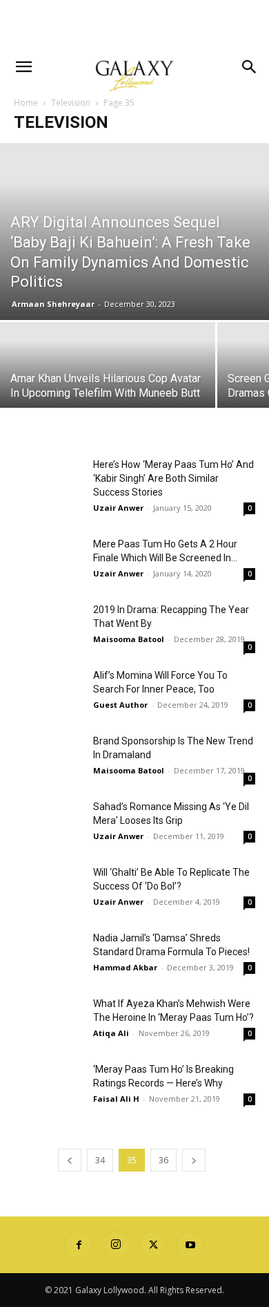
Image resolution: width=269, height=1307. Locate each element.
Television (70, 103)
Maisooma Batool (128, 639)
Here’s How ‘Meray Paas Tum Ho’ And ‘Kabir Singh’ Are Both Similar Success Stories (173, 478)
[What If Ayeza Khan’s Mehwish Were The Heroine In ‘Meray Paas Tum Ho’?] (48, 1020)
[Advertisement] (134, 24)
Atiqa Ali (111, 1033)
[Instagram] (116, 1245)
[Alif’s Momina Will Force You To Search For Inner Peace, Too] (48, 692)
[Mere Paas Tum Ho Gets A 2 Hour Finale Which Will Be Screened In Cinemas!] (48, 561)
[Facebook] (78, 1245)
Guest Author (120, 704)
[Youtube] (190, 1245)
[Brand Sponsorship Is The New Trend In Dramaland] (48, 758)
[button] (23, 67)
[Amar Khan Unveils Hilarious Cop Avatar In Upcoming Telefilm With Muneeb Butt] (107, 375)
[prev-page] (69, 1160)
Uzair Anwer (118, 507)
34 (100, 1160)
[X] (153, 1245)
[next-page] (194, 1160)
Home (26, 103)
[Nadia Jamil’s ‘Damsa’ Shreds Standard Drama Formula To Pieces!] (48, 955)
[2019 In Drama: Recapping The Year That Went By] (48, 626)
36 (163, 1160)
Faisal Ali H (116, 1098)
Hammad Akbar (125, 967)
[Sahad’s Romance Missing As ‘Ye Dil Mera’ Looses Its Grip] (48, 823)
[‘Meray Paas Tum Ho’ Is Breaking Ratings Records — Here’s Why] (48, 1086)
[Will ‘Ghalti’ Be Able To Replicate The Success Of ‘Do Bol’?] (48, 889)
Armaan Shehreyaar (53, 304)
